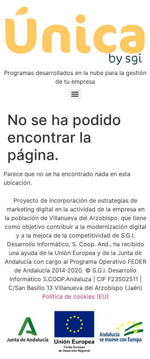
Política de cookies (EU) (75, 296)
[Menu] (75, 94)
